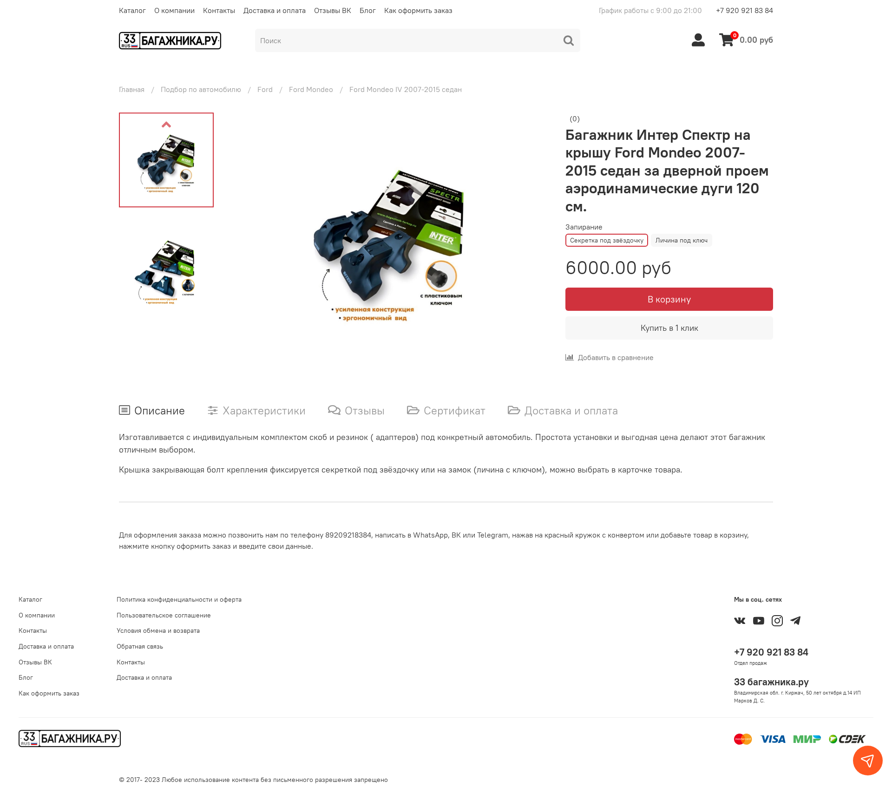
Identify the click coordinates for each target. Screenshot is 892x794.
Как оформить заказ (418, 10)
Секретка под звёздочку (606, 240)
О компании (174, 10)
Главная (131, 89)
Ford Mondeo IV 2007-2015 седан (405, 89)
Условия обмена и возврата (158, 630)
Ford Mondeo (311, 89)
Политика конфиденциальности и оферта (179, 599)
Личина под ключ (682, 240)
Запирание (584, 227)
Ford (265, 89)
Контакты (219, 10)
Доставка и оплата (274, 10)
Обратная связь (140, 646)
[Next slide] (532, 236)
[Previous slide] (166, 124)
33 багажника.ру (771, 682)
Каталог (132, 10)
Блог (368, 10)
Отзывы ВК (332, 10)
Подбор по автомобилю (201, 89)
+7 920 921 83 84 (744, 10)
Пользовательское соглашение (164, 615)
